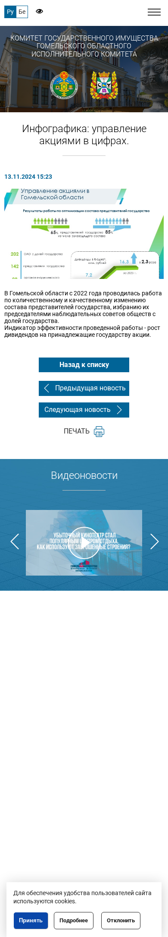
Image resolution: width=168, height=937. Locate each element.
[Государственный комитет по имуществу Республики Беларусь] (64, 85)
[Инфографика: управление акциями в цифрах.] (84, 234)
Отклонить (121, 920)
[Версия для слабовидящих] (35, 12)
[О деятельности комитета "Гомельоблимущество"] (84, 543)
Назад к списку (84, 365)
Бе (22, 11)
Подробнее (73, 920)
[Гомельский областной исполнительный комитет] (104, 85)
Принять (31, 920)
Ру (10, 11)
